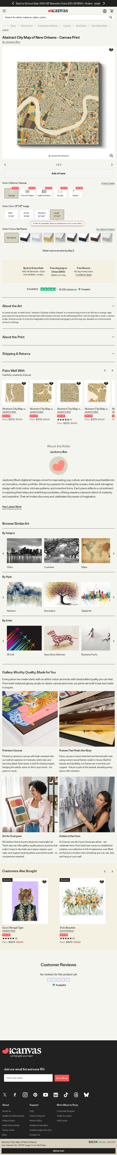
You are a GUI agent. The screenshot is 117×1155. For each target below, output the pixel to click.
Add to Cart (58, 1150)
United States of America (48, 25)
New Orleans (81, 25)
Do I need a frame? (105, 229)
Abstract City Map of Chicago (69, 408)
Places (13, 25)
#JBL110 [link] (5, 30)
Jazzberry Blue (9, 412)
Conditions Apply (84, 275)
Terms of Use (8, 1130)
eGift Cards (62, 1120)
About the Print (13, 337)
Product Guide (108, 183)
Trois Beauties (67, 927)
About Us (6, 1111)
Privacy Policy (8, 1120)
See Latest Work (12, 506)
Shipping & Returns (16, 354)
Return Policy (36, 1120)
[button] (11, 193)
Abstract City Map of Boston (42, 408)
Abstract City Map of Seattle (97, 408)
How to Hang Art (37, 1116)
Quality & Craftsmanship (13, 1116)
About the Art (12, 306)
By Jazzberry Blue (11, 42)
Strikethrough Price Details (42, 1130)
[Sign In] (105, 10)
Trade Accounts (64, 1116)
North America (26, 25)
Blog (4, 1135)
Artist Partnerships (11, 1125)
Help (32, 1111)
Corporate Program (66, 1111)
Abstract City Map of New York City (14, 408)
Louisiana (67, 25)
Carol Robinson (67, 931)
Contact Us (35, 1135)
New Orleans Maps (99, 25)
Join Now (62, 1078)
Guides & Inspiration (39, 1125)
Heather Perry (8, 931)
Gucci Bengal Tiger (12, 927)
